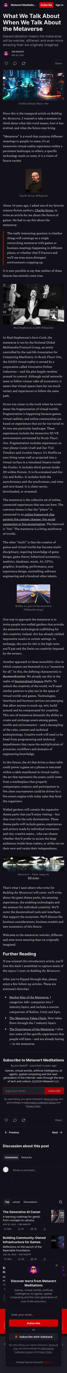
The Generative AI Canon (21, 1212)
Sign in (59, 5)
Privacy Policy (45, 1352)
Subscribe (46, 5)
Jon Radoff (17, 51)
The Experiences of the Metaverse (31, 1029)
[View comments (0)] (15, 63)
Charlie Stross (44, 210)
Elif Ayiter (33, 878)
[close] (56, 1265)
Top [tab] (7, 1202)
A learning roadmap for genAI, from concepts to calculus (22, 1218)
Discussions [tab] (30, 1202)
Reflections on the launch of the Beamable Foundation (22, 1248)
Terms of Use (51, 1099)
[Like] (6, 63)
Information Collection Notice (40, 1102)
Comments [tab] (11, 1157)
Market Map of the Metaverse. (29, 997)
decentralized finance (29, 681)
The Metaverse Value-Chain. (28, 1018)
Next (55, 1132)
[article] (33, 1220)
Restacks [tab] (26, 1157)
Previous (14, 1132)
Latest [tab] (16, 1202)
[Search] (60, 1202)
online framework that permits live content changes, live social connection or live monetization (29, 519)
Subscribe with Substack (36, 1336)
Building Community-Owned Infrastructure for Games (24, 1240)
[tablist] (18, 1157)
